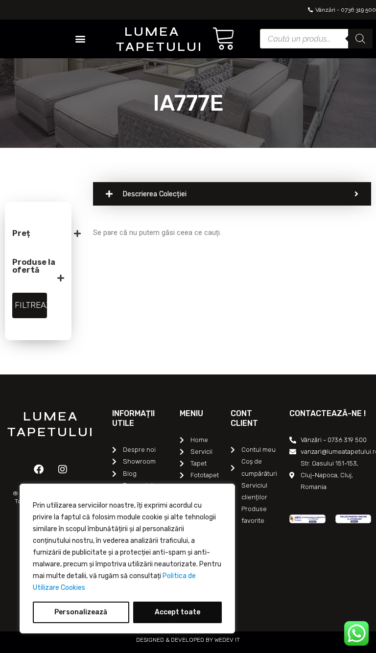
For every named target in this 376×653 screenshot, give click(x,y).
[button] (80, 39)
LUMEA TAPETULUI (159, 39)
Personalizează (80, 612)
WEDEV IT (226, 639)
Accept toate (177, 612)
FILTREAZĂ (31, 305)
